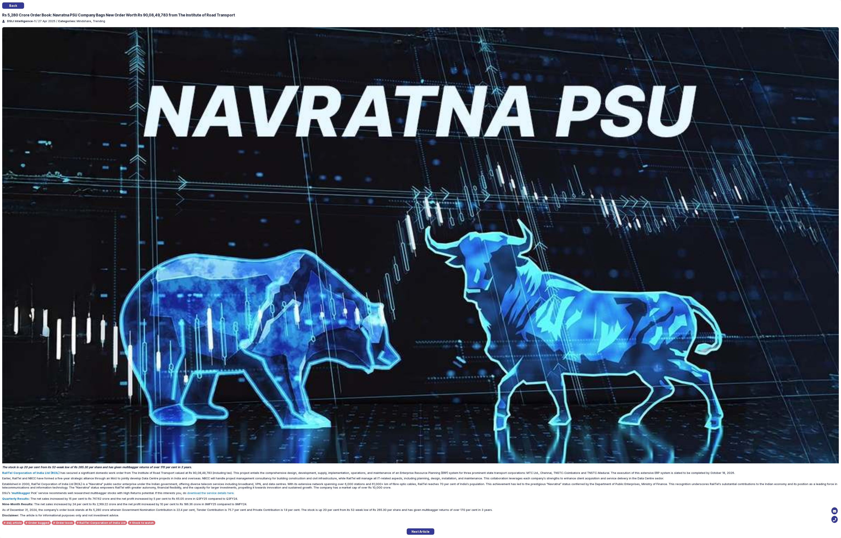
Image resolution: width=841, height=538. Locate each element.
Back (13, 5)
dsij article (14, 522)
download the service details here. (210, 493)
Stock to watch (143, 522)
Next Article (420, 531)
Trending (99, 21)
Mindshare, (85, 21)
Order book (64, 522)
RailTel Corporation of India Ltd (102, 522)
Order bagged (38, 522)
